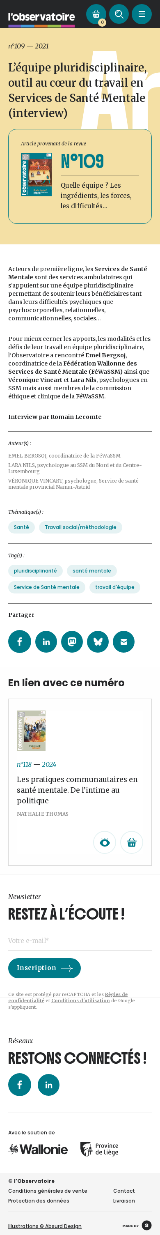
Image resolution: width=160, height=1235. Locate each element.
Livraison (124, 1200)
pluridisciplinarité (35, 570)
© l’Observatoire (31, 1181)
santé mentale (92, 570)
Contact (124, 1190)
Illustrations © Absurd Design (45, 1226)
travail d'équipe (115, 587)
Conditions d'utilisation (80, 1000)
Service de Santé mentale (47, 587)
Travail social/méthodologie (81, 527)
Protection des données (38, 1200)
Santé (21, 527)
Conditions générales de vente (47, 1190)
